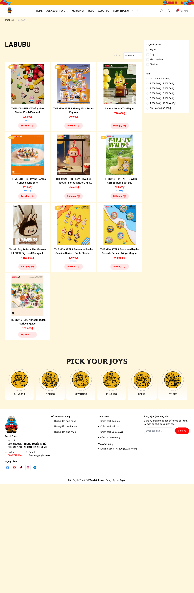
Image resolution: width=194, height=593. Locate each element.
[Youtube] (14, 467)
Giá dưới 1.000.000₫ (160, 78)
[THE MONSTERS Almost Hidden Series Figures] (27, 295)
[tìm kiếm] (161, 10)
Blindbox (154, 64)
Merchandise (156, 59)
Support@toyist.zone (39, 455)
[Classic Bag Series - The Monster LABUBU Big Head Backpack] (27, 225)
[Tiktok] (21, 467)
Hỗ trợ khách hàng (60, 416)
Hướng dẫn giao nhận (65, 432)
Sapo (122, 480)
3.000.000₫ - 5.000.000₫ (162, 93)
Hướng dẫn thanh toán (65, 426)
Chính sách (103, 416)
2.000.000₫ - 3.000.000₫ (162, 88)
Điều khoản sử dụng (110, 437)
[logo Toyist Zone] (27, 424)
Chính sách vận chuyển (112, 432)
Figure (153, 49)
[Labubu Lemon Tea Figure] (119, 84)
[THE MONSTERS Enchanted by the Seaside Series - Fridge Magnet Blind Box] (119, 225)
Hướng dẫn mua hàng (65, 421)
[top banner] (97, 2)
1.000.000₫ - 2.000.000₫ (162, 83)
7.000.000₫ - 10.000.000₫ (162, 103)
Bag (152, 54)
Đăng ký (182, 430)
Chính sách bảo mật (110, 421)
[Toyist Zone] (9, 10)
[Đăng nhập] (168, 10)
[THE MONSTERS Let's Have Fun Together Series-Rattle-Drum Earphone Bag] (73, 155)
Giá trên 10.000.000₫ (160, 108)
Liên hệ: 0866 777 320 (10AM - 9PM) (118, 448)
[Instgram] (28, 467)
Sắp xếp (118, 55)
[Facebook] (7, 467)
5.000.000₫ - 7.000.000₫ (162, 98)
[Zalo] (34, 467)
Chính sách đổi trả (109, 426)
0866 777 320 (15, 455)
